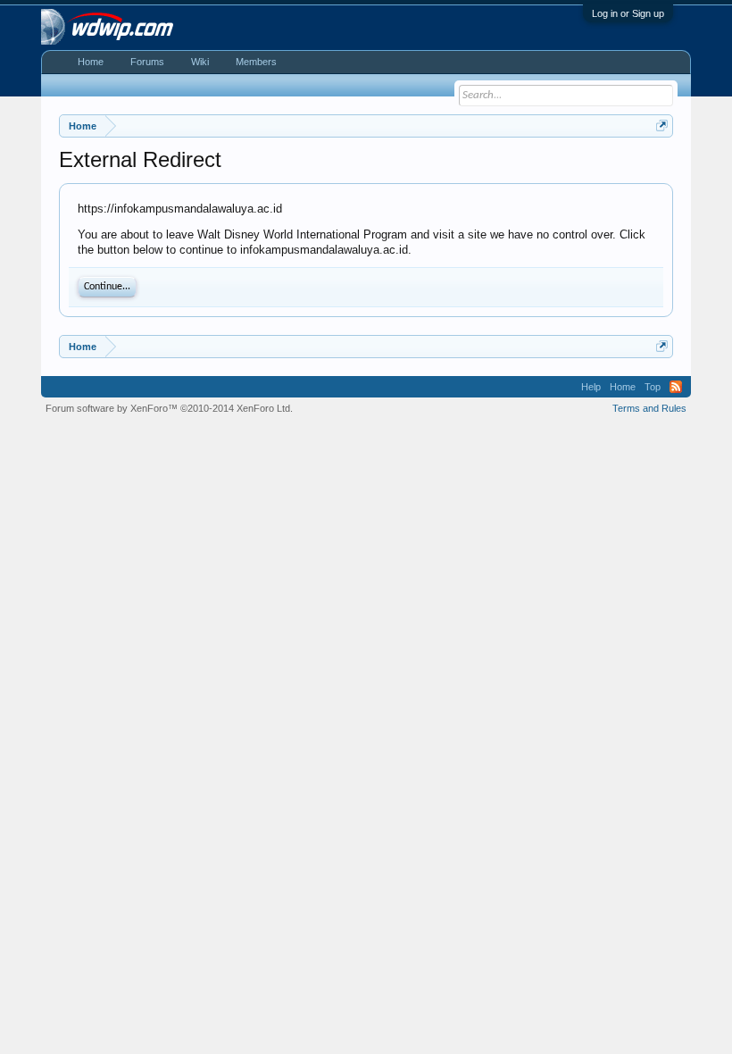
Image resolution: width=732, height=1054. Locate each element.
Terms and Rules (649, 408)
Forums (147, 61)
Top (653, 386)
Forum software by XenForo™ (169, 408)
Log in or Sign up (628, 13)
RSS (676, 387)
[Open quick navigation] (662, 125)
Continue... (107, 286)
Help (591, 386)
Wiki (200, 61)
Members (256, 61)
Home (91, 61)
